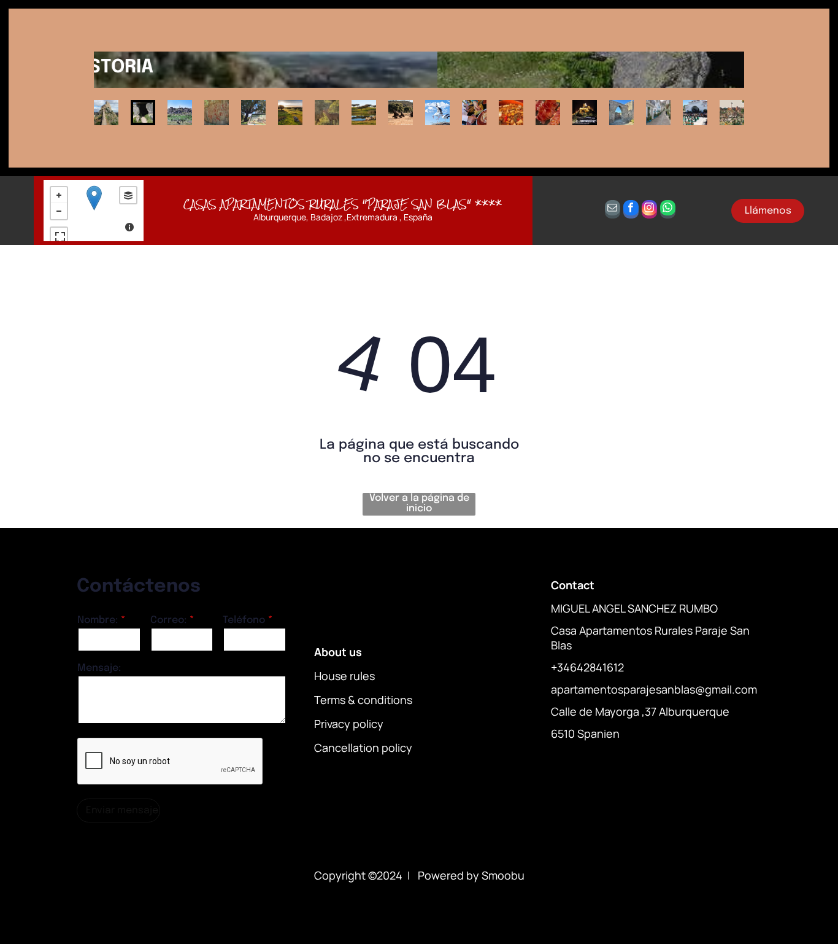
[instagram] (649, 211)
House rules (344, 675)
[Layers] (128, 195)
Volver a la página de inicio (419, 503)
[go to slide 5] (253, 112)
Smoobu (503, 875)
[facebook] (631, 211)
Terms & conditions (363, 699)
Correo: (168, 620)
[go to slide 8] (364, 112)
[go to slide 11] (474, 112)
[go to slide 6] (290, 112)
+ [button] (59, 195)
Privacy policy (348, 723)
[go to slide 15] (621, 112)
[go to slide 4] (216, 112)
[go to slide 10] (437, 112)
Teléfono (244, 620)
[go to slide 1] (106, 112)
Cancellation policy (363, 747)
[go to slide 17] (695, 112)
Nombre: (97, 620)
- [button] (59, 211)
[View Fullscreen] (59, 236)
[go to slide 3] (179, 112)
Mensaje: (99, 668)
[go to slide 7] (327, 112)
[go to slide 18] (732, 112)
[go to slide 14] (584, 112)
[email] (612, 211)
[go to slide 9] (400, 112)
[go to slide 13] (548, 112)
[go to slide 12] (511, 112)
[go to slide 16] (658, 112)
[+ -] (94, 210)
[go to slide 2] (143, 112)
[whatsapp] (667, 211)
